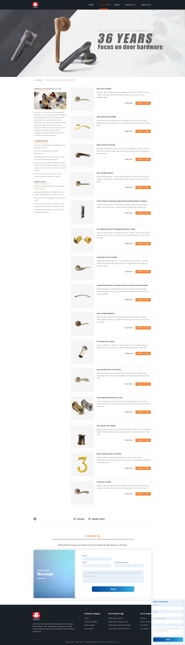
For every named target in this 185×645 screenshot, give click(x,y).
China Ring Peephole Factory (119, 625)
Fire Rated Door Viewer (105, 341)
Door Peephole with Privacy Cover (110, 397)
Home (91, 5)
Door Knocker (89, 625)
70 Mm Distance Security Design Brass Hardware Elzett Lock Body (122, 201)
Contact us (130, 5)
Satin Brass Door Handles (106, 117)
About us (145, 5)
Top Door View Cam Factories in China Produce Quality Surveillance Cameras (47, 175)
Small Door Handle (104, 482)
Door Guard (88, 628)
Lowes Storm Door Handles (107, 257)
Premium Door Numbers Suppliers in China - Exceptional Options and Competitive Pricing (49, 205)
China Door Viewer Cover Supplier (118, 622)
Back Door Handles (104, 89)
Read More (129, 103)
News (116, 5)
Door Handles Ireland (105, 173)
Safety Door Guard (115, 618)
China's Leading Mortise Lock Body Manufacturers (46, 152)
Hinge (86, 618)
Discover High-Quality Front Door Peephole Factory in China (49, 187)
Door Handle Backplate (106, 313)
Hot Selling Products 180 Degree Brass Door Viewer (116, 229)
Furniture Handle (90, 622)
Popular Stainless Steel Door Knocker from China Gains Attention (48, 211)
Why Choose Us (146, 622)
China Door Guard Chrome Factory (118, 628)
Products (104, 5)
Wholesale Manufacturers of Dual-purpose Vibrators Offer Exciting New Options (49, 158)
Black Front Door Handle (106, 145)
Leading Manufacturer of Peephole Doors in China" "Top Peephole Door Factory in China (49, 193)
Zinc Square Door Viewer (106, 426)
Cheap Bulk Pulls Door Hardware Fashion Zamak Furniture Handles (122, 285)
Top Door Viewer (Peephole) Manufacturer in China (50, 199)
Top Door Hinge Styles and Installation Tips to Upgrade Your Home (50, 146)
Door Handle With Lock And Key (109, 369)
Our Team (144, 625)
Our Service (144, 628)
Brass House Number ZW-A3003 (109, 454)
